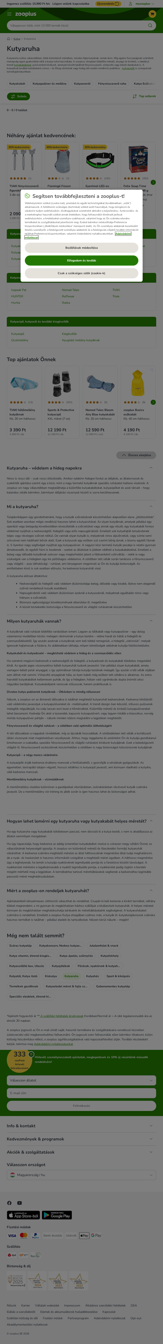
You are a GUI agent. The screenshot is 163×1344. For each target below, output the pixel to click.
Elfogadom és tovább (81, 260)
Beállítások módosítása (81, 248)
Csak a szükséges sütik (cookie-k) (81, 273)
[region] (82, 236)
